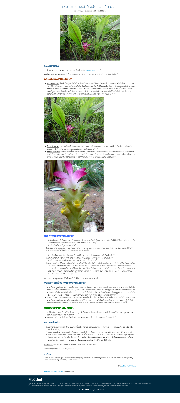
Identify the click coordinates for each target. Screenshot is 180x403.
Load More (90, 397)
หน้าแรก (47, 371)
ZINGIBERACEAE (92, 70)
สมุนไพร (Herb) (57, 371)
